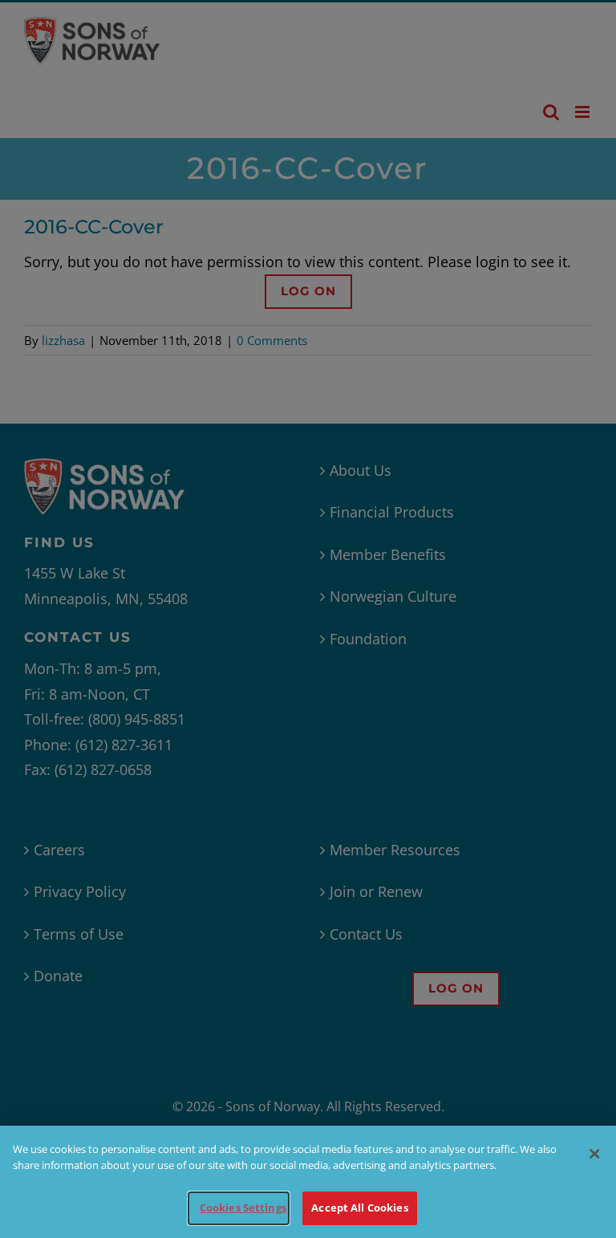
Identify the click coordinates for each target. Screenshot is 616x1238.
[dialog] (308, 1182)
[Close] (594, 1154)
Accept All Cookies (359, 1207)
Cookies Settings (243, 1207)
